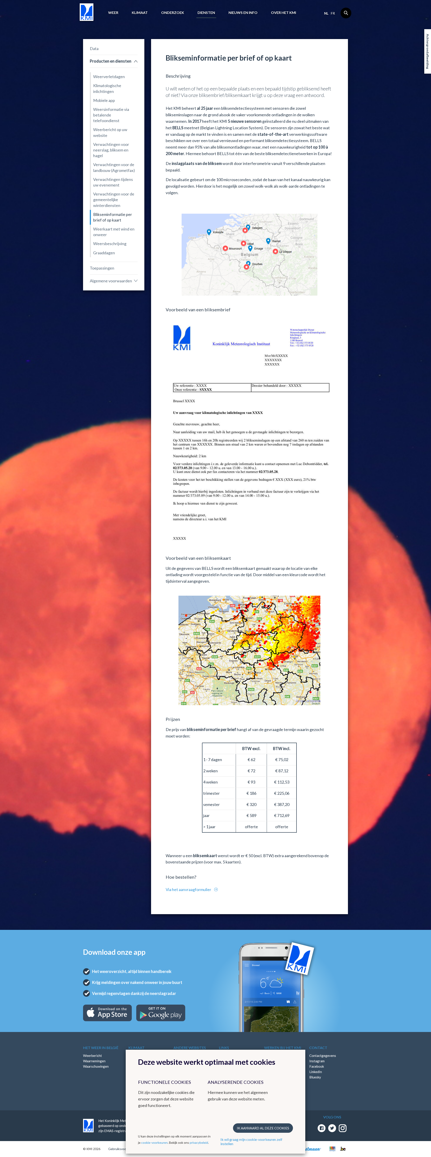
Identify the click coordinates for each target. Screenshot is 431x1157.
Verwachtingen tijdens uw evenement (113, 182)
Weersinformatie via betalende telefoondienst (111, 115)
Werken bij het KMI (282, 1047)
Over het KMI (283, 12)
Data (94, 48)
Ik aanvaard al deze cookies (263, 1128)
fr (333, 13)
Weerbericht (92, 1056)
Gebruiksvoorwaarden (123, 1149)
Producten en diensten (110, 61)
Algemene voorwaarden (111, 280)
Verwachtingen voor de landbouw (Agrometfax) (114, 167)
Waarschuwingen (96, 1066)
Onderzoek (172, 12)
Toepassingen (102, 268)
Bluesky (315, 1077)
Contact (318, 1047)
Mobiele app (104, 100)
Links (224, 1047)
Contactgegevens (322, 1056)
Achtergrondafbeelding (428, 51)
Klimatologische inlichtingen (107, 88)
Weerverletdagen (109, 76)
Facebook (316, 1066)
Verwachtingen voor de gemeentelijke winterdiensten (113, 199)
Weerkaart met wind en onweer (113, 231)
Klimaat (140, 12)
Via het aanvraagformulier (189, 889)
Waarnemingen (94, 1061)
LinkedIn (315, 1072)
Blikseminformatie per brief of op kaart (112, 217)
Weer (113, 12)
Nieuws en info (243, 12)
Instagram (317, 1061)
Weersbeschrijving (109, 243)
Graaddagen (104, 252)
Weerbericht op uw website (110, 132)
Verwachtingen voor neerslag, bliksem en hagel (111, 150)
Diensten (206, 12)
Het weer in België (100, 1047)
